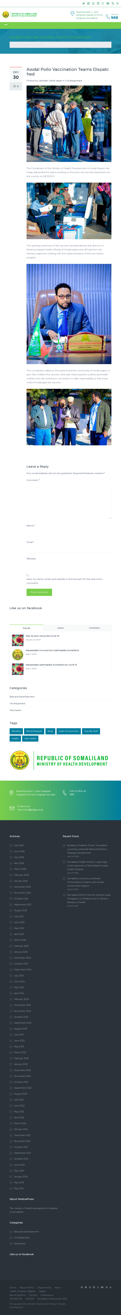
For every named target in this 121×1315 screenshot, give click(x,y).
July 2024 (19, 975)
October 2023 (21, 1017)
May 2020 (19, 1170)
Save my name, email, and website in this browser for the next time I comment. (65, 581)
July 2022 (19, 1099)
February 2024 (21, 999)
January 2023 (21, 1064)
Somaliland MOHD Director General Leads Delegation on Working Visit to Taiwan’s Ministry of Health (89, 899)
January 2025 (20, 952)
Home (13, 1287)
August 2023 (20, 1028)
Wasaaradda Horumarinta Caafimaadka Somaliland (52, 650)
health (15, 738)
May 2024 (19, 987)
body (50, 731)
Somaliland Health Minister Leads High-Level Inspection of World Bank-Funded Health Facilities (87, 866)
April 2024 (19, 993)
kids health (30, 738)
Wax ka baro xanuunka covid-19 (42, 636)
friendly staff (91, 731)
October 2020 (21, 1159)
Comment (33, 480)
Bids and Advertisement (22, 696)
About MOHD (27, 1287)
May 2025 (19, 928)
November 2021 (22, 1141)
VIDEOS (30, 1298)
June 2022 (19, 1105)
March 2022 (20, 1123)
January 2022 (21, 1129)
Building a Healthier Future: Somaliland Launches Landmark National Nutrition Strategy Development (87, 849)
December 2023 (22, 1005)
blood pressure (34, 731)
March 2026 (20, 869)
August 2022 (20, 1093)
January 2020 (21, 1176)
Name (31, 525)
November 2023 (22, 1011)
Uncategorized (73, 80)
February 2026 (21, 875)
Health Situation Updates (23, 1291)
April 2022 (19, 1117)
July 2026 (19, 845)
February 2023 (21, 1058)
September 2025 (22, 904)
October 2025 (21, 898)
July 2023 (19, 1034)
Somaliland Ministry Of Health (26, 44)
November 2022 (22, 1076)
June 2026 (19, 851)
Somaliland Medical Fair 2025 (52, 1298)
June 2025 (19, 922)
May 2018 (19, 1182)
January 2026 (21, 881)
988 (114, 17)
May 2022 (19, 1111)
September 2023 (22, 1023)
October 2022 (21, 1082)
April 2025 (19, 934)
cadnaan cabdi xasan (50, 80)
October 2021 (21, 1147)
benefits (16, 731)
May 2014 (19, 1188)
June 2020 (19, 1165)
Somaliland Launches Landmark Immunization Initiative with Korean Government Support (85, 882)
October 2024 (21, 963)
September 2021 (22, 1153)
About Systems (18, 1295)
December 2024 (22, 957)
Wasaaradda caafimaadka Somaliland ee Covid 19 (51, 664)
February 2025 (21, 946)
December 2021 (22, 1135)
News (58, 1287)
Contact (33, 1295)
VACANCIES (16, 1298)
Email (30, 542)
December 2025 (22, 887)
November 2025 (22, 892)
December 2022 (22, 1070)
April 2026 (19, 863)
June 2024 (19, 981)
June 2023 (19, 1040)
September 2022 (22, 1088)
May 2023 (19, 1046)
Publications (47, 1295)
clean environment (69, 731)
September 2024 (23, 969)
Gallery (42, 1291)
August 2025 (20, 910)
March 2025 (20, 940)
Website (31, 558)
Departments (44, 1287)
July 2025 (18, 916)
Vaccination (15, 710)
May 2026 (19, 857)
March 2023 (20, 1052)
